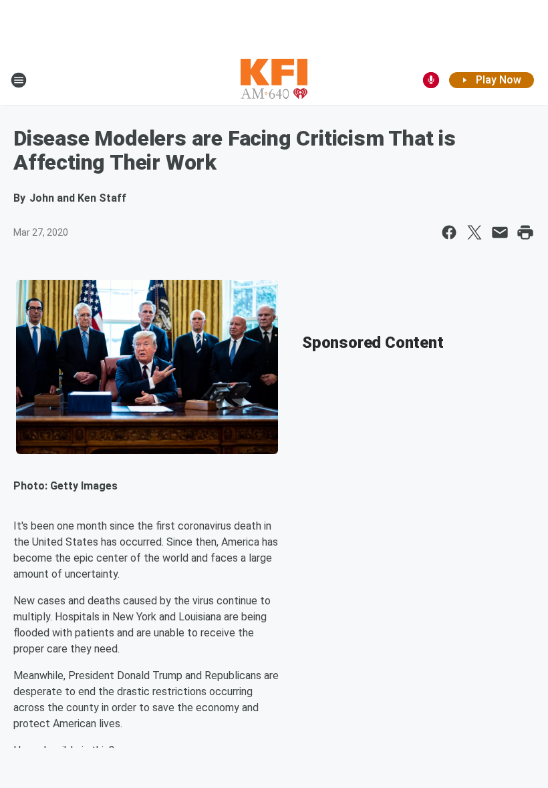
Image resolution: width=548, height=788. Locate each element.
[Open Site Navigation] (19, 80)
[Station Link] (274, 80)
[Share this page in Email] (500, 232)
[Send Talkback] (431, 80)
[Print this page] (525, 232)
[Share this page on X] (474, 232)
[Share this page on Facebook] (449, 232)
